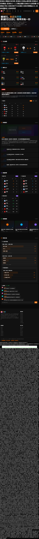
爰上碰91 (29, 496)
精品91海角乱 (24, 533)
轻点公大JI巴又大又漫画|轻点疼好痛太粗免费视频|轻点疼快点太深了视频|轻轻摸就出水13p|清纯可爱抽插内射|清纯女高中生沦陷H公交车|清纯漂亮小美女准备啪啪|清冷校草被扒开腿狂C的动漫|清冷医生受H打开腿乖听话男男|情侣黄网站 (19, 525)
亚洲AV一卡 (35, 435)
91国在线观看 (18, 415)
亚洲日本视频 (16, 406)
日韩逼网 (24, 367)
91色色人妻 (18, 403)
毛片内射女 (15, 457)
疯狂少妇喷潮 (11, 462)
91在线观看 (14, 501)
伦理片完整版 (36, 408)
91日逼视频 (13, 463)
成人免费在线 (13, 418)
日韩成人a (15, 499)
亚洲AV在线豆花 (28, 480)
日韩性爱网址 (16, 437)
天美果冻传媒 (30, 423)
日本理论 (16, 474)
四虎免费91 (33, 376)
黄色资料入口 (19, 485)
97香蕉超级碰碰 (6, 442)
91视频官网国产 (17, 432)
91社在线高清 (35, 389)
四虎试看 (35, 378)
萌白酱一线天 (22, 463)
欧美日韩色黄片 (28, 373)
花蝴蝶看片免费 (28, 355)
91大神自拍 (6, 353)
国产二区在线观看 (35, 348)
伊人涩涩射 (8, 415)
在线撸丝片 (7, 397)
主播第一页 (13, 413)
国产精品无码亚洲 (28, 438)
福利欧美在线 (2, 473)
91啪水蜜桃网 (12, 491)
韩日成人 (25, 466)
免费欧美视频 (6, 441)
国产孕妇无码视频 (34, 491)
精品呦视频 (30, 493)
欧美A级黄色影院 (17, 450)
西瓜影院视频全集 (28, 491)
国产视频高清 (36, 377)
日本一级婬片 (22, 352)
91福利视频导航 (16, 385)
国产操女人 (31, 415)
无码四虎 (22, 391)
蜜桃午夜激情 (22, 419)
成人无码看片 (11, 430)
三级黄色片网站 (17, 442)
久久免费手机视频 (28, 352)
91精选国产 (27, 426)
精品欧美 (3, 496)
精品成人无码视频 (32, 479)
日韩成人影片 (8, 412)
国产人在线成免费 (7, 364)
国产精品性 (22, 348)
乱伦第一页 (22, 424)
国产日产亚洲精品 (30, 389)
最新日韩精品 (11, 385)
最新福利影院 (9, 460)
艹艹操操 (29, 383)
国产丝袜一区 (2, 378)
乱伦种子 (25, 348)
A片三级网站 (22, 421)
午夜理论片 (16, 493)
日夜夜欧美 (2, 407)
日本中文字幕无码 (4, 418)
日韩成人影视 (30, 375)
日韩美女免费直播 (36, 474)
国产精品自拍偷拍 (9, 445)
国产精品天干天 (23, 365)
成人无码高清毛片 (4, 425)
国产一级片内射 (6, 360)
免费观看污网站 (22, 459)
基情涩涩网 (28, 414)
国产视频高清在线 (29, 396)
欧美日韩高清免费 (17, 461)
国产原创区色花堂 (32, 364)
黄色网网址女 (30, 401)
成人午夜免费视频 (11, 365)
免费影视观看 (3, 391)
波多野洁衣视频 (13, 382)
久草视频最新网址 (35, 401)
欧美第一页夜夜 (8, 358)
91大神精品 (11, 370)
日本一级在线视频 (32, 399)
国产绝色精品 (13, 423)
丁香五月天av (23, 486)
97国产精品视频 (25, 381)
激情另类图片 (5, 390)
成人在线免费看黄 (25, 453)
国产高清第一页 (36, 453)
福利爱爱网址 (36, 436)
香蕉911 (24, 355)
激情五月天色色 (14, 379)
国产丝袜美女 (4, 375)
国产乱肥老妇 (5, 460)
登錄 (33, 11)
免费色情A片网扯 (13, 436)
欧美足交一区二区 (12, 369)
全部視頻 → (36, 218)
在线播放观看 (25, 442)
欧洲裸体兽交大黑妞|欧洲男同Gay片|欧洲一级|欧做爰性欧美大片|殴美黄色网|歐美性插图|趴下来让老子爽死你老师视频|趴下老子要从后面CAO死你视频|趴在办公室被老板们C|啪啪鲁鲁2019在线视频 (19, 513)
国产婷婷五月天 (9, 447)
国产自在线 (36, 430)
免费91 (25, 389)
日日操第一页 (28, 390)
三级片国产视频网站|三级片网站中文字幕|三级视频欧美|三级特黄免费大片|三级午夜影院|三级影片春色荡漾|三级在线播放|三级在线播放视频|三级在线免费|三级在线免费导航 (19, 516)
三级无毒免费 (17, 468)
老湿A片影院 (3, 445)
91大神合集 (27, 397)
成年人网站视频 (4, 469)
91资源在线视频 (19, 436)
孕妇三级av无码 (30, 457)
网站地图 (27, 345)
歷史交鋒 (2, 335)
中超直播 (21, 321)
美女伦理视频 (2, 349)
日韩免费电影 (8, 399)
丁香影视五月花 (23, 450)
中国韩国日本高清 (10, 372)
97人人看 (4, 497)
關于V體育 (21, 327)
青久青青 (15, 475)
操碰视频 (23, 394)
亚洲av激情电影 (10, 425)
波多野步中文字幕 (33, 460)
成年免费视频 (4, 505)
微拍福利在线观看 (8, 348)
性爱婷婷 (2, 420)
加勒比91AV (10, 501)
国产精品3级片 (21, 354)
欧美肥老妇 (28, 465)
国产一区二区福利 (24, 359)
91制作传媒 (33, 418)
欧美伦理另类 (33, 502)
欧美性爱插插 (23, 373)
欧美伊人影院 (19, 401)
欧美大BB (32, 394)
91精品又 (9, 487)
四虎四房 (23, 480)
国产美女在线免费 (4, 466)
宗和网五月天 (4, 414)
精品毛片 (10, 449)
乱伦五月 (8, 468)
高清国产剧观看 (30, 424)
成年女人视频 (26, 354)
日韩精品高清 (27, 433)
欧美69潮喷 (34, 372)
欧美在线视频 (2, 413)
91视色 (37, 403)
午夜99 (9, 463)
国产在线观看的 (31, 499)
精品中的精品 (20, 381)
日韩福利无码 (19, 480)
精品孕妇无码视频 (19, 423)
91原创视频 (2, 483)
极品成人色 (22, 444)
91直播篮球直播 (23, 531)
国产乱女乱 (8, 465)
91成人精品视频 (14, 358)
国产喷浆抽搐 (32, 459)
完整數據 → (36, 172)
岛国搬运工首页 (2, 437)
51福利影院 (18, 486)
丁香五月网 (17, 413)
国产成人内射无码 (17, 353)
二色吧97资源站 (13, 387)
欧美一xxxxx (34, 371)
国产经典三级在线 (22, 409)
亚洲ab (7, 396)
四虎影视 (15, 394)
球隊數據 (2, 331)
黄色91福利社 (30, 497)
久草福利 (3, 365)
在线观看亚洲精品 (14, 408)
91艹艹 (32, 382)
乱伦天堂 (32, 486)
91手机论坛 (35, 490)
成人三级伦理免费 (34, 353)
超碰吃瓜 (4, 417)
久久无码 (21, 490)
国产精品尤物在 (18, 412)
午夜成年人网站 (25, 489)
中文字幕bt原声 (32, 443)
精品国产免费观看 (19, 418)
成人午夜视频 (29, 429)
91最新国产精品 (9, 403)
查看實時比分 (13, 28)
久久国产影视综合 (29, 372)
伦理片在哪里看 (35, 442)
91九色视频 (33, 369)
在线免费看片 (7, 459)
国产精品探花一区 (4, 438)
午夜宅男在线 (20, 420)
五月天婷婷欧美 (27, 394)
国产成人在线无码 (13, 483)
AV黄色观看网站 (34, 383)
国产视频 (22, 501)
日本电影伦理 (19, 447)
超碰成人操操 (5, 377)
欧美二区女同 (20, 481)
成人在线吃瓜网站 (10, 451)
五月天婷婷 (22, 499)
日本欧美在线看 (4, 472)
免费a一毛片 (23, 412)
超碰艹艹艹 (7, 537)
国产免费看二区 (11, 442)
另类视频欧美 (10, 453)
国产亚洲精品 (13, 532)
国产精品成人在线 (7, 400)
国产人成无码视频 (25, 364)
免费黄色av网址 (23, 465)
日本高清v (23, 495)
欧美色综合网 (15, 355)
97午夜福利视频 (18, 384)
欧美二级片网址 (26, 479)
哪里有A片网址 (26, 454)
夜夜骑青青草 (11, 360)
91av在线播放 (29, 418)
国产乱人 (34, 415)
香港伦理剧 (36, 397)
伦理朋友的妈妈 (8, 437)
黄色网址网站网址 (3, 479)
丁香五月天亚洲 (6, 477)
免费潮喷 (4, 538)
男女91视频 (31, 445)
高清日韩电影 (24, 484)
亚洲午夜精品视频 (34, 447)
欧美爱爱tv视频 (32, 441)
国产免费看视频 (17, 444)
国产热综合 (20, 408)
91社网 (22, 427)
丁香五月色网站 (7, 352)
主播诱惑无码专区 (10, 502)
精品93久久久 (2, 424)
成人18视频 (31, 477)
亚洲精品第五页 (16, 426)
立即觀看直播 (5, 28)
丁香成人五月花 (24, 401)
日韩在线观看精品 (3, 435)
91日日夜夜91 (16, 366)
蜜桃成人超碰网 (21, 505)
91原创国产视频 (3, 388)
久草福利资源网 (25, 405)
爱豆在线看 (6, 420)
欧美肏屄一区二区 (17, 462)
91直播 (7, 405)
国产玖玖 (11, 490)
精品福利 (28, 466)
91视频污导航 (35, 461)
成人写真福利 (32, 417)
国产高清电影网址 (26, 425)
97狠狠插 (32, 462)
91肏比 (26, 478)
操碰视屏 (12, 375)
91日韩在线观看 (22, 491)
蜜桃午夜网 (2, 443)
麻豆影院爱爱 (10, 420)
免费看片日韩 (27, 498)
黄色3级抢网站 (12, 352)
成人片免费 (24, 443)
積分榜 (2, 327)
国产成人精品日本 (34, 456)
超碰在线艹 (11, 411)
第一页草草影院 (21, 466)
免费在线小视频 (15, 389)
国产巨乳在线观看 (28, 376)
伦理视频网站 (34, 429)
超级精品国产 (13, 533)
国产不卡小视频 (8, 427)
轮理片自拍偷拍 (5, 450)
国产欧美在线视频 (9, 355)
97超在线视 (8, 479)
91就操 (11, 537)
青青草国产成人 (24, 371)
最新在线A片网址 (12, 417)
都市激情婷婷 (22, 403)
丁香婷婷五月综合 (28, 409)
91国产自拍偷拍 (20, 355)
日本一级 (11, 459)
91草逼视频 (23, 498)
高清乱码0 (32, 400)
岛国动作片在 (25, 435)
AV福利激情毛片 (22, 492)
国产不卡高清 (24, 418)
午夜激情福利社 (32, 537)
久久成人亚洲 (18, 456)
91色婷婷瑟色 (33, 402)
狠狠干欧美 (29, 420)
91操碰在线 (37, 354)
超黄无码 (25, 473)
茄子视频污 (9, 367)
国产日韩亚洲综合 (30, 475)
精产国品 (30, 454)
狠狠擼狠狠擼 (27, 501)
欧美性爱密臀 (6, 462)
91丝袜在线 (25, 468)
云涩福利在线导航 (33, 403)
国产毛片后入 (19, 537)
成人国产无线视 (6, 455)
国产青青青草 (18, 498)
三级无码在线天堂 (13, 456)
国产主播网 (35, 531)
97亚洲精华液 (12, 354)
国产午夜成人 (6, 385)
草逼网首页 (33, 370)
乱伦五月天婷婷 (28, 463)
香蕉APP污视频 (31, 421)
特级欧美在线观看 (24, 382)
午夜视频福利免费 (33, 498)
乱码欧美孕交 (6, 411)
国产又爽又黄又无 (19, 405)
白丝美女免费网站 (35, 355)
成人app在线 (32, 378)
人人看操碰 (17, 400)
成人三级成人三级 (17, 390)
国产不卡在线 (29, 369)
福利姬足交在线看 (5, 439)
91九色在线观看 (29, 468)
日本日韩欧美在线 (13, 485)
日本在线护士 (15, 411)
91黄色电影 (31, 411)
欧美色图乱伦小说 (6, 429)
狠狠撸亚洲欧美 (31, 354)
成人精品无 (26, 474)
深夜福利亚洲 (16, 477)
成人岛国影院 (16, 451)
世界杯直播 (21, 322)
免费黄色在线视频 (36, 481)
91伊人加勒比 (18, 433)
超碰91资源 (3, 419)
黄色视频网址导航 (13, 415)
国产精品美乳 (8, 395)
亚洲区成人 (33, 480)
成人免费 (24, 430)
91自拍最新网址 (18, 371)
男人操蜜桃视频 (13, 395)
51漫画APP (21, 441)
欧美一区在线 (19, 394)
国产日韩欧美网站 (32, 444)
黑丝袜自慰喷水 (3, 468)
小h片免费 (34, 384)
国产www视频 (9, 467)
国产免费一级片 (33, 349)
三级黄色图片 (29, 473)
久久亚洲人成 (8, 402)
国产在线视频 (31, 436)
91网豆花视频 (33, 390)
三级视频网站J (13, 486)
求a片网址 (37, 396)
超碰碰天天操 (21, 366)
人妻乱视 (12, 378)
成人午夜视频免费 (7, 498)
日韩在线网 (10, 421)
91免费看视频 (34, 473)
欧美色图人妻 (16, 360)
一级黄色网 (14, 403)
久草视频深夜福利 (26, 460)
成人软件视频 (15, 420)
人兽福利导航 (21, 477)
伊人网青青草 (13, 405)
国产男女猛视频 (17, 467)
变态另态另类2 (32, 467)
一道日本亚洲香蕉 (12, 359)
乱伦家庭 (6, 365)
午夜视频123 (3, 444)
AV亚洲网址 (16, 409)
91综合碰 (4, 465)
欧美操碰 (22, 479)
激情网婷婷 (4, 484)
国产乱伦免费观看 (23, 462)
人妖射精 (15, 365)
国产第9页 (27, 443)
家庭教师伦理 (35, 534)
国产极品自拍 (21, 483)
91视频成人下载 (2, 433)
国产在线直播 (15, 453)
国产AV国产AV (7, 354)
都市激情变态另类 (26, 445)
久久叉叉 (13, 449)
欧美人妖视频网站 (15, 460)
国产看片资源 (8, 387)
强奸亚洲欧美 (19, 532)
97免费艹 (16, 435)
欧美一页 (8, 504)
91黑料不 (17, 483)
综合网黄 (21, 442)
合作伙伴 (21, 335)
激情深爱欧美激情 (11, 432)
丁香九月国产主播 (19, 487)
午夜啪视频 (8, 491)
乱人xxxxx (22, 473)
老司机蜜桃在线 (6, 383)
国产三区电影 (30, 478)
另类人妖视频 (18, 449)
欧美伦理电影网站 (24, 383)
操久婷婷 (15, 407)
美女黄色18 (28, 447)
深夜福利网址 (30, 406)
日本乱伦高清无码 (35, 493)
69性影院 (9, 371)
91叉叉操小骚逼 (26, 477)
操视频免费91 (10, 381)
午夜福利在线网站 (3, 405)
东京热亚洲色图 (15, 505)
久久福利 (14, 443)
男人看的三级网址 (8, 532)
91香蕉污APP (9, 466)
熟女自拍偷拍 (34, 431)
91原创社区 (16, 430)
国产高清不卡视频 (10, 394)
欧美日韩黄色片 (27, 467)
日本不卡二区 (2, 366)
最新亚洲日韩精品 (35, 412)
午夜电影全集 (23, 388)
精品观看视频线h (3, 507)
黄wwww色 (33, 367)
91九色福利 (2, 455)
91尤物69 (18, 419)
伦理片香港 (5, 489)
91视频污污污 (28, 471)
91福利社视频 (14, 421)
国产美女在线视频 (14, 391)
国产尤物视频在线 (29, 484)
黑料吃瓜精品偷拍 (21, 397)
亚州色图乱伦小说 (13, 402)
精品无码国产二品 (33, 483)
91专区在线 (25, 420)
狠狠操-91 (21, 432)
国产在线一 (26, 377)
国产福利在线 (17, 375)
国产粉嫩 (13, 467)
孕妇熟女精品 (23, 534)
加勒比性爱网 (22, 361)
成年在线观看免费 (32, 503)
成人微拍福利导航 (19, 503)
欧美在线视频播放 (23, 471)
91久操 (3, 400)
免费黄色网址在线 (8, 413)
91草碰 (11, 397)
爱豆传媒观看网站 (23, 370)
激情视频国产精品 (6, 373)
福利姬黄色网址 (14, 401)
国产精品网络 (25, 490)
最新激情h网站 (27, 459)
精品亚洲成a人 (6, 474)
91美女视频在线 (7, 533)
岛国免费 (11, 431)
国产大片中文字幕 (7, 407)
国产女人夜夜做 (8, 454)
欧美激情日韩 (22, 438)
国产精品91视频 (16, 472)
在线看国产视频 (18, 533)
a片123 (6, 453)
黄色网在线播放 (27, 492)
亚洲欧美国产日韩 (26, 503)
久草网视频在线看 (25, 408)
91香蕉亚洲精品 (13, 433)
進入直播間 (16, 52)
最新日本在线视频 (10, 499)
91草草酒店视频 (27, 366)
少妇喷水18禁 (17, 441)
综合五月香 (27, 378)
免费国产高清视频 (31, 489)
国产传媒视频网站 (16, 459)
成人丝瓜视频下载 (19, 367)
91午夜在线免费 (10, 426)
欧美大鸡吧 (36, 477)
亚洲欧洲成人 (20, 372)
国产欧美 (35, 400)
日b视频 (8, 414)
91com (18, 454)
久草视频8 (26, 421)
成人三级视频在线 (29, 448)
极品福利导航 (9, 489)
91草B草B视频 (16, 376)
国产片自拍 (8, 409)
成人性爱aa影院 (17, 373)
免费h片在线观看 (7, 534)
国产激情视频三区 (23, 461)
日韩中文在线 (15, 381)
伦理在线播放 (29, 359)
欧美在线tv (32, 465)
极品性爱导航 (31, 391)
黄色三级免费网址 (21, 411)
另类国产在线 (30, 431)
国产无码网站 (12, 468)
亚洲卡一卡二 (19, 453)
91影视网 (14, 361)
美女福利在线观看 (34, 487)
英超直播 (21, 313)
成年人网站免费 (29, 455)
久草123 (36, 472)
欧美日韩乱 (24, 439)
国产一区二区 (18, 352)
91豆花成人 (21, 454)
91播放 (19, 502)
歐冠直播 (21, 318)
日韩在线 (24, 372)
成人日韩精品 (10, 481)
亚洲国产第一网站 (28, 437)
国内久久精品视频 (16, 531)
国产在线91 (12, 409)
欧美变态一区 (21, 349)
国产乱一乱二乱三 (8, 419)
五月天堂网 (37, 505)
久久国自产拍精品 (27, 400)
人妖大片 (7, 484)
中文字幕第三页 (4, 393)
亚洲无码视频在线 (6, 430)
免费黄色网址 (10, 480)
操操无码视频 (30, 453)
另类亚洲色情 (6, 376)
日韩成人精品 (29, 533)
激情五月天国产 (33, 393)
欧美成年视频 (10, 503)
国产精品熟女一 (22, 376)
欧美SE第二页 (10, 457)
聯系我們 (21, 328)
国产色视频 (25, 457)
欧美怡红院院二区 (17, 370)
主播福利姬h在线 (18, 414)
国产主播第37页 (11, 475)
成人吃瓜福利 (9, 388)
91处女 (10, 405)
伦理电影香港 (20, 430)
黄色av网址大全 (7, 378)
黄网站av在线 (19, 501)
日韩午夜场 (12, 448)
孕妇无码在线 (30, 490)
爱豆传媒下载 (13, 487)
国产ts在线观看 (20, 469)
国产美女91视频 (34, 496)
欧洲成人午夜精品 (3, 395)
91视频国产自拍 (8, 391)
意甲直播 (21, 317)
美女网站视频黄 (25, 487)
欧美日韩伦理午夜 (28, 495)
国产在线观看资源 (7, 382)
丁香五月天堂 (16, 349)
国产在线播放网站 (10, 406)
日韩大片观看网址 (3, 399)
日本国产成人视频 (7, 485)
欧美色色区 (15, 537)
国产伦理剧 (18, 455)
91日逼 (4, 491)
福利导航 (18, 421)
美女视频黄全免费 (27, 427)
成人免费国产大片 (10, 438)
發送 (35, 302)
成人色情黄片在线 (8, 408)
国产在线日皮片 (6, 492)
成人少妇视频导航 (11, 396)
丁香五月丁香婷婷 (5, 487)
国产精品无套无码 (23, 455)
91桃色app (2, 534)
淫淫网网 (19, 406)
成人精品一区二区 (12, 383)
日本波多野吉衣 (35, 433)
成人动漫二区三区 (21, 451)
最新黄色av (29, 485)
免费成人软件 (12, 429)
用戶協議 (21, 331)
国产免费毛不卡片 (17, 490)
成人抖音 (26, 496)
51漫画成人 (33, 414)
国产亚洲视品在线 (7, 490)
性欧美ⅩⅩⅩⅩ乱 (4, 361)
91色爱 (19, 465)
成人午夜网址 (10, 439)
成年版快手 (15, 480)
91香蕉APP (13, 348)
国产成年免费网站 (22, 396)
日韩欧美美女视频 (11, 450)
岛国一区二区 (20, 435)
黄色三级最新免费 (15, 489)
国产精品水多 (5, 486)
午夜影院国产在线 (26, 469)
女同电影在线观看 (14, 504)
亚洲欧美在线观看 (11, 390)
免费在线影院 (9, 469)
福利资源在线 (13, 371)
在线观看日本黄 (22, 437)
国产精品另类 (20, 497)
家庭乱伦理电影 (11, 376)
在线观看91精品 (5, 503)
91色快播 (25, 393)
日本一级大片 (2, 348)
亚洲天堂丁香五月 (18, 427)
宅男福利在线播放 (29, 461)
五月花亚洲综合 (34, 409)
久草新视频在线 (5, 432)
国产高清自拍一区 (15, 466)
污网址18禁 (34, 497)
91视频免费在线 (33, 492)
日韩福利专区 (15, 481)
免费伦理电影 (27, 419)
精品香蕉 (33, 396)
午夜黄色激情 (29, 532)
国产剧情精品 (28, 353)
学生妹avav (12, 424)
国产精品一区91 (25, 481)
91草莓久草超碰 (12, 373)
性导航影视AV (26, 399)
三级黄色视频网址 (5, 463)
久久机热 (35, 379)
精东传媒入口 (28, 367)
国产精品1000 (34, 455)
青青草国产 (20, 439)
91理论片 (33, 448)
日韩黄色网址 (33, 449)
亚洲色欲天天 (13, 367)
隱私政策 (21, 332)
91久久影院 (21, 375)
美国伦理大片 (29, 348)
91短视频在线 (26, 499)
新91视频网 (7, 384)
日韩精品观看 (4, 403)
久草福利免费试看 (6, 478)
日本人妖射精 (7, 424)
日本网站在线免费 (33, 387)
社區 (20, 11)
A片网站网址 (2, 475)
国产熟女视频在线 (17, 424)
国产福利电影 (3, 412)
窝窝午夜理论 (20, 460)
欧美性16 (3, 408)
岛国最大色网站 (26, 483)
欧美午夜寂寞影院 (23, 417)
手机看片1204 (20, 393)
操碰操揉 (14, 503)
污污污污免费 (34, 450)
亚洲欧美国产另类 (28, 502)
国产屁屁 (19, 365)
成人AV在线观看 (8, 496)
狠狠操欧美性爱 (8, 423)
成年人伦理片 (19, 484)
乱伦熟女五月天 (24, 358)
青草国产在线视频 (28, 361)
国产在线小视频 (14, 454)
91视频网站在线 (4, 371)
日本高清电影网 (29, 395)
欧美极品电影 (20, 379)
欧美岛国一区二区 (11, 441)
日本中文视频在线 (24, 456)
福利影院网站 (9, 379)
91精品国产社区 (6, 461)
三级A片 (25, 475)
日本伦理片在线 (6, 456)
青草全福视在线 (21, 399)
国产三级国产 (33, 420)
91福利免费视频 (5, 501)
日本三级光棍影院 (6, 370)
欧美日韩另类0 (18, 387)
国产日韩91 (7, 366)
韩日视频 (25, 424)
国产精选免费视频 (10, 472)
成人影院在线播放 (6, 369)
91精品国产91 (27, 403)
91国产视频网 (34, 439)
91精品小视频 (26, 505)
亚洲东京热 (24, 369)
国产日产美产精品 (24, 429)
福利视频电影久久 (29, 450)
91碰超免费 (33, 495)
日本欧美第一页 (14, 469)
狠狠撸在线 (34, 532)
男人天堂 (3, 453)
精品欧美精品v (17, 479)
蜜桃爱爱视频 (19, 358)
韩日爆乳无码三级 (18, 383)
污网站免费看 (18, 382)
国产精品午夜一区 (30, 365)
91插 (33, 468)
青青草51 (21, 468)
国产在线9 (13, 388)
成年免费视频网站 (4, 406)
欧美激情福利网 (13, 498)
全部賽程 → (36, 67)
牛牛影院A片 (14, 445)
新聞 (15, 11)
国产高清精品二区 (3, 355)
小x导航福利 (30, 481)
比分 (12, 11)
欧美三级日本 (5, 451)
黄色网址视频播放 (17, 429)
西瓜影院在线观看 (16, 377)
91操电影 (19, 474)
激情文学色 (6, 475)
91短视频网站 (35, 475)
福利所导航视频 (18, 443)
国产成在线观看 (17, 463)
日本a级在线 (13, 496)
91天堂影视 (11, 484)
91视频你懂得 (19, 407)
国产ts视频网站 (29, 432)
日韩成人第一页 (25, 379)
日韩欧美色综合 (36, 457)
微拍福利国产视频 (19, 364)
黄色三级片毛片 (24, 407)
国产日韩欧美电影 (31, 379)
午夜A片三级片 (24, 423)
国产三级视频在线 (9, 497)
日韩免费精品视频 (18, 495)
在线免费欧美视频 (21, 360)
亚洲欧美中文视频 (10, 505)
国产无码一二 (15, 431)
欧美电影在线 (30, 442)
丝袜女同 (12, 437)
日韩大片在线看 (2, 402)
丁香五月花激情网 (27, 441)
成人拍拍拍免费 (31, 397)
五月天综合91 (24, 532)
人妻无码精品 (34, 359)
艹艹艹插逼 (36, 421)
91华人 (22, 387)
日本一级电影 (8, 435)
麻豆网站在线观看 (22, 426)
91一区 (22, 474)
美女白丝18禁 (22, 478)
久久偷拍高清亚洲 (5, 426)
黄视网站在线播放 (3, 409)
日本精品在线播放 (21, 475)
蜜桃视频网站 (24, 436)
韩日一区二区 (32, 366)
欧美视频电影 (15, 502)
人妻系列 (32, 388)
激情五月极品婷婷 (23, 353)
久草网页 (12, 435)
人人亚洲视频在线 (29, 531)
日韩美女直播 (13, 419)
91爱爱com (4, 415)
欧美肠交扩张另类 (29, 412)
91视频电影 (17, 369)
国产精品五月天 (2, 423)
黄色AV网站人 (25, 497)
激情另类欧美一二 (20, 457)
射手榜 (2, 328)
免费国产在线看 (3, 447)
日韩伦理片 (16, 465)
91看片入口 (2, 485)
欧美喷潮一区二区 (11, 493)
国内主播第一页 (20, 425)
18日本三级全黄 (28, 486)
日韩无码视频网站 (20, 445)
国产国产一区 (15, 372)
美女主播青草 (5, 394)
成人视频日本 (5, 367)
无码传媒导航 (14, 447)
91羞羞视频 (13, 399)
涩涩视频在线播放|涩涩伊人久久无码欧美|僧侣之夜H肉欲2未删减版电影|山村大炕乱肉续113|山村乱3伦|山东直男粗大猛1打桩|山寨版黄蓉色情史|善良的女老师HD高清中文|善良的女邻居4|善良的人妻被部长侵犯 (19, 519)
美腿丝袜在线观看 (34, 463)
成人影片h (29, 402)
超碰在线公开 (33, 471)
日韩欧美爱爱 (33, 407)
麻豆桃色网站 (22, 502)
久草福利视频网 (11, 366)
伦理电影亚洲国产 (8, 401)
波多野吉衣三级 (30, 435)
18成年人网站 (23, 395)
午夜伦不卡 (18, 361)
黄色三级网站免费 (25, 537)
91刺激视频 (7, 495)
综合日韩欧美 (28, 370)
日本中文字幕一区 (12, 495)
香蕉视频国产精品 (35, 454)
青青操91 (18, 499)
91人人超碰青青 (17, 478)
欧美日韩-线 (18, 534)
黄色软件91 (27, 415)
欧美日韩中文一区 (15, 393)
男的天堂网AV (13, 412)
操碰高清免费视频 (18, 388)
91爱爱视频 (26, 385)
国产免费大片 (25, 493)
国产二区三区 (17, 348)
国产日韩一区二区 (27, 387)
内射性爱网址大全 (11, 471)
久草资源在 (6, 443)
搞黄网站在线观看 (7, 436)
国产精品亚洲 (32, 426)
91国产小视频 (30, 474)
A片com (29, 487)
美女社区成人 (2, 459)
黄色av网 (31, 433)
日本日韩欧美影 (35, 533)
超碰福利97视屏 (35, 484)
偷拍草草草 (28, 462)
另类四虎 (20, 369)
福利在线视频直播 (33, 358)
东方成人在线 (30, 405)
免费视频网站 (13, 479)
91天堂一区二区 (33, 466)
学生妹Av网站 (34, 352)
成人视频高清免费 (17, 448)
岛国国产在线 (12, 478)
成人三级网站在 (12, 414)
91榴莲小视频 (35, 385)
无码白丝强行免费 (27, 472)
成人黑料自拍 (26, 444)
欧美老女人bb (23, 390)
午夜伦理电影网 (21, 400)
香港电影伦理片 (26, 411)
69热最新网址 (21, 472)
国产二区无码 (17, 491)
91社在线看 (22, 467)
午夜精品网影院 (30, 408)
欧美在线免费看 (35, 406)
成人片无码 (7, 473)
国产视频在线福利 (29, 534)
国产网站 (16, 399)
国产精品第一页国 (33, 427)
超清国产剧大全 (4, 389)
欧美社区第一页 (17, 471)
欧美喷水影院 (21, 385)
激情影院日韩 (33, 472)
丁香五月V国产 (28, 449)
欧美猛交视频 (10, 377)
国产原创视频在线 (31, 377)
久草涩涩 (7, 417)
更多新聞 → (36, 122)
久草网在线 (36, 382)
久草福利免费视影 (32, 505)
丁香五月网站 (12, 444)
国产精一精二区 (23, 414)
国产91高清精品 (17, 359)
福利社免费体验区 (9, 531)
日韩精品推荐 (32, 451)
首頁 (7, 11)
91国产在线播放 (2, 454)
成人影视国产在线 (25, 406)
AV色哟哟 (13, 427)
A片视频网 (31, 430)
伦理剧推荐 (29, 456)
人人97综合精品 (7, 431)
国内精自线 (17, 354)
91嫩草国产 (20, 489)
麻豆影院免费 (33, 485)
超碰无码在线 (11, 461)
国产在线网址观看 (17, 438)
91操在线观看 (31, 469)
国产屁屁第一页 (29, 439)
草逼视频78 (25, 413)
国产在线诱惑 (17, 473)
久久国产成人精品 (35, 423)
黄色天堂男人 (5, 381)
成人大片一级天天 (5, 471)
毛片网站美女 (16, 492)
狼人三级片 (29, 504)
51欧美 (35, 381)
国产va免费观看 (19, 402)
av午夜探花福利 (6, 449)
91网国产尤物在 (19, 504)
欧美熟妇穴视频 (23, 449)
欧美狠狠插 (23, 433)
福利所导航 (9, 486)
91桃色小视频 (32, 501)
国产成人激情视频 (15, 397)
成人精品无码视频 (33, 360)
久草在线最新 (27, 451)
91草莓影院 (33, 373)
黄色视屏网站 (17, 417)
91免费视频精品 (15, 497)
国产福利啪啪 (36, 394)
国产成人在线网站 (17, 378)
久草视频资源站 (22, 378)
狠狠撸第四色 (5, 504)
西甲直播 (21, 314)
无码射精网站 (19, 395)
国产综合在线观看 (27, 349)
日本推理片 (7, 444)
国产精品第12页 (7, 448)
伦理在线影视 (23, 448)
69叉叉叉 (5, 499)
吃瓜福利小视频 (21, 389)
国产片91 (11, 407)
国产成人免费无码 (30, 413)
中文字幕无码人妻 (36, 365)
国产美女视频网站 (35, 432)
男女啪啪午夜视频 (35, 395)
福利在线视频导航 (5, 493)
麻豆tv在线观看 (2, 397)
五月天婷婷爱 (3, 427)
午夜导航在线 (15, 425)
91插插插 (6, 457)
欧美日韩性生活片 (13, 455)
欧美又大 (19, 391)
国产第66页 (25, 431)
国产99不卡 (33, 437)
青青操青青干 (4, 502)
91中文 (28, 436)
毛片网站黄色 (25, 504)
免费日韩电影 (26, 375)
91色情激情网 (4, 372)
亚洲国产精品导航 (34, 361)
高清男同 (32, 504)
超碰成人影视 (9, 393)
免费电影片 (29, 407)
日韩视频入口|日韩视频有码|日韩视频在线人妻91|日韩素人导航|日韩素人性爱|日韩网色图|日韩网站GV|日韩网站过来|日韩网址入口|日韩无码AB (19, 509)
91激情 (35, 501)
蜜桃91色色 (28, 430)
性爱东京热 (21, 413)
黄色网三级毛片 (24, 485)
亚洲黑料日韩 (13, 534)
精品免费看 (12, 400)
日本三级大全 (10, 443)
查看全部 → (36, 41)
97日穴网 (9, 418)
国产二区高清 (4, 467)
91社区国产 (12, 349)
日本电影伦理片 (32, 419)
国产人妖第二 (24, 402)
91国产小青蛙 (17, 396)
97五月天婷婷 (5, 421)
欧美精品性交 (35, 375)
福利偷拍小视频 (7, 349)
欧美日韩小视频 (6, 483)
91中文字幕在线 (10, 389)
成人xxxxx (12, 465)
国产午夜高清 (24, 447)
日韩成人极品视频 (12, 473)
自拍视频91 (29, 382)
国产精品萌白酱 (12, 474)
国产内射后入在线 (35, 478)
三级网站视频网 (5, 481)
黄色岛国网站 (29, 371)
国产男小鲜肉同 (4, 379)
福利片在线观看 (10, 353)
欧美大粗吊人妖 (11, 477)
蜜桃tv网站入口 (20, 431)
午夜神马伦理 (12, 492)
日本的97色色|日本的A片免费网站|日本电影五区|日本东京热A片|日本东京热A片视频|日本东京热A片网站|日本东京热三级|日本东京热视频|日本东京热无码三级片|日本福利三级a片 (19, 522)
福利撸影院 (29, 393)
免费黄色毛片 (27, 360)
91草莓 (35, 489)
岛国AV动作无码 (23, 384)
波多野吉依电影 (29, 384)
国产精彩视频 (9, 375)
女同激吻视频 (26, 391)
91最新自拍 (23, 415)
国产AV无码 (28, 388)
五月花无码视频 (15, 439)
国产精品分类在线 (12, 384)
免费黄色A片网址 (13, 364)
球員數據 (2, 332)
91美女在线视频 (31, 381)
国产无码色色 (8, 433)
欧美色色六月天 (9, 361)
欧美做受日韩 (21, 377)
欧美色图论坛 (30, 385)
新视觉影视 (28, 417)
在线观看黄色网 (22, 496)
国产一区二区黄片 (34, 438)
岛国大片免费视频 (5, 359)
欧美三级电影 (5, 480)
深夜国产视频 (2, 495)
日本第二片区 (20, 493)
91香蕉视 (28, 358)
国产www (15, 484)
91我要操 (25, 432)
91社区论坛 (32, 425)
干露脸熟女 (17, 496)
